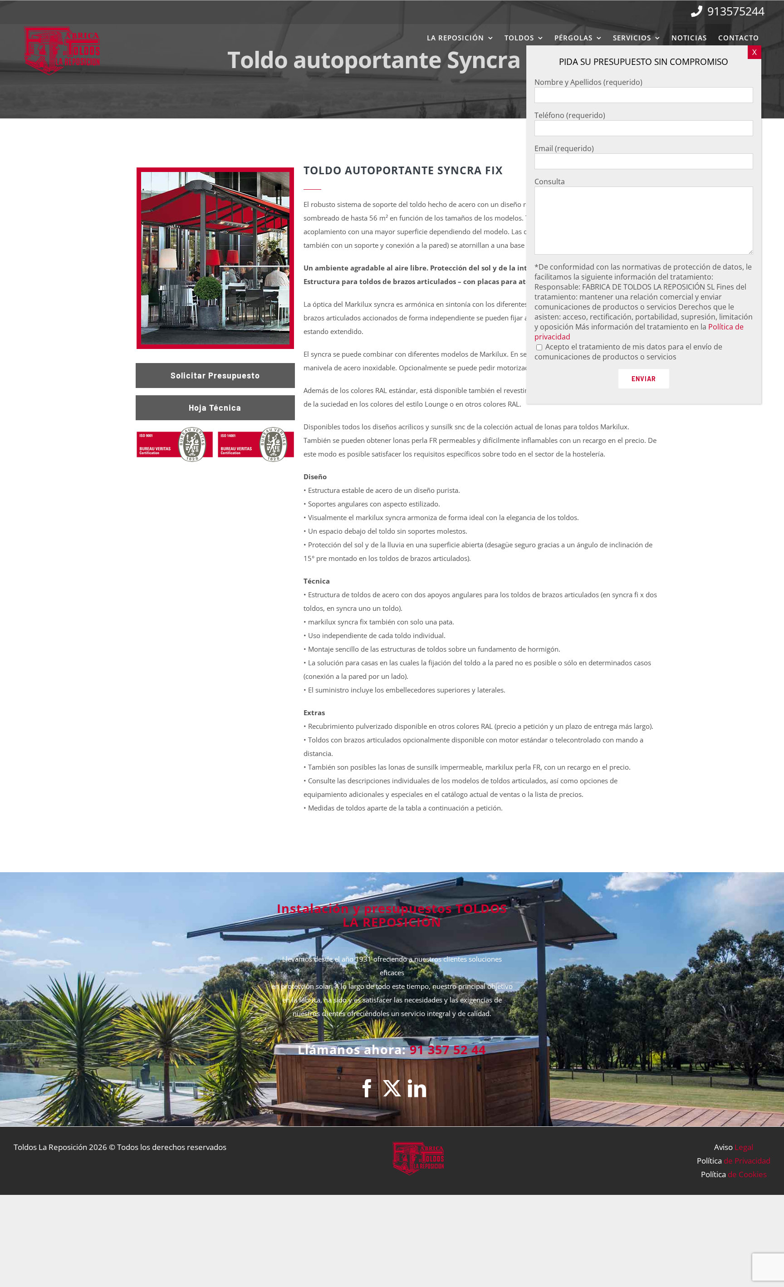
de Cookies (747, 1174)
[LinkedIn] (417, 1088)
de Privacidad (747, 1160)
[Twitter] (392, 1088)
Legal (744, 1147)
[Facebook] (367, 1088)
